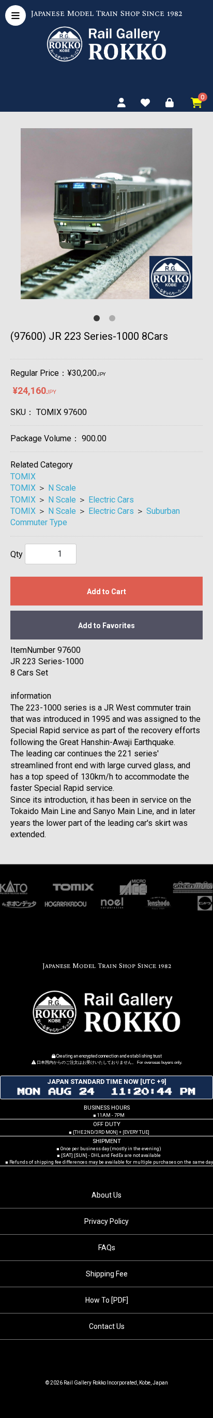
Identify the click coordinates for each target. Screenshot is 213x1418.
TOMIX (23, 476)
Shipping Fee (107, 1274)
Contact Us (107, 1326)
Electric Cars (111, 500)
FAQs (106, 1247)
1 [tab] (99, 320)
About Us (106, 1195)
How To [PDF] (106, 1300)
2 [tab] (114, 320)
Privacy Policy (106, 1221)
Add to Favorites (106, 625)
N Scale (62, 488)
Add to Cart (106, 591)
